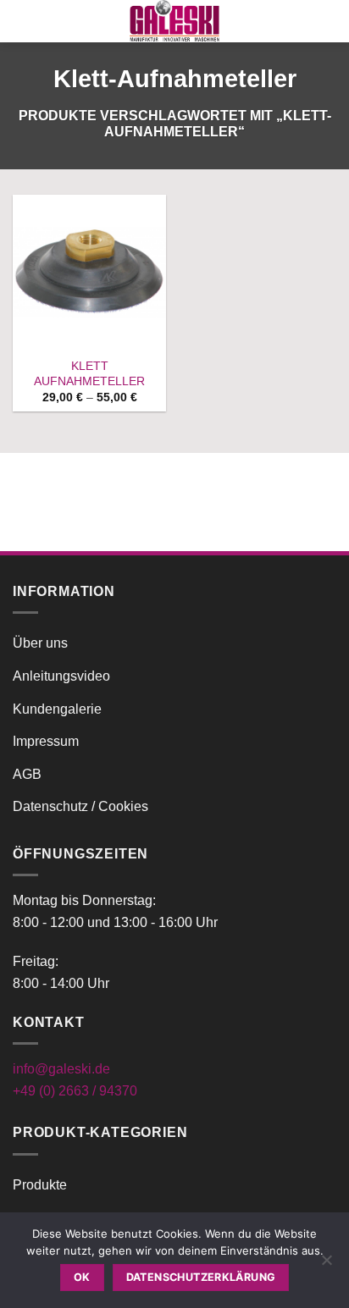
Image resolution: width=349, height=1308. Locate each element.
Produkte (40, 1185)
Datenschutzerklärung (201, 1277)
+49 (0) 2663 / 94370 (75, 1091)
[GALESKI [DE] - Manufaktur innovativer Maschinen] (174, 21)
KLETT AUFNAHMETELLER (89, 374)
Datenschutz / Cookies (80, 806)
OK (82, 1277)
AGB (27, 774)
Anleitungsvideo (61, 676)
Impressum (46, 741)
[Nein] (326, 1264)
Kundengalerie (57, 709)
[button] (23, 20)
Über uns (40, 643)
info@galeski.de (61, 1069)
